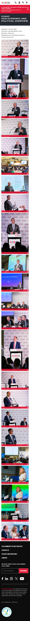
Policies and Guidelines (9, 554)
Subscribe (23, 571)
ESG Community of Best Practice (12, 546)
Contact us (5, 550)
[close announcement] (28, 9)
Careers (4, 558)
